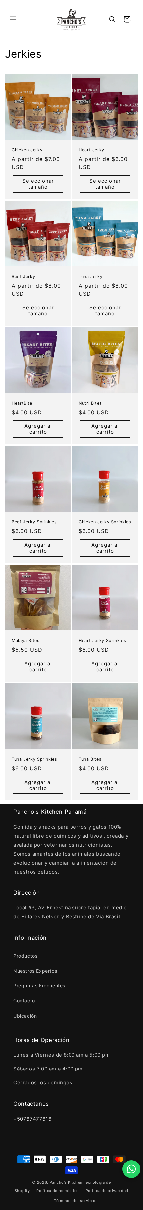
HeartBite (22, 403)
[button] (13, 19)
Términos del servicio (75, 1200)
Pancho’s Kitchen (66, 1182)
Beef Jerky (23, 276)
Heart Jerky (91, 149)
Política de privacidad (107, 1190)
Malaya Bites (26, 640)
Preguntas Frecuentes (39, 985)
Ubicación (25, 1016)
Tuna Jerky (90, 276)
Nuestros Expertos (35, 971)
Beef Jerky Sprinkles (34, 521)
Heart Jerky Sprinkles (102, 640)
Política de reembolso (57, 1190)
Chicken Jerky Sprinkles (105, 521)
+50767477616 (32, 1119)
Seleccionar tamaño (38, 184)
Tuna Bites (90, 759)
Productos (25, 956)
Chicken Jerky (27, 149)
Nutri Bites (90, 403)
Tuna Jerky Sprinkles (34, 759)
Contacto (24, 1000)
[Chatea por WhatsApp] (131, 1169)
